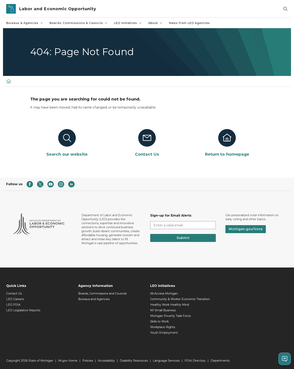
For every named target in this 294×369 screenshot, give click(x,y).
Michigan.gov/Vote (246, 229)
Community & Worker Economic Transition (180, 299)
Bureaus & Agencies (22, 23)
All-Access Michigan (164, 293)
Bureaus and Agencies (94, 299)
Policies (87, 360)
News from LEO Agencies (189, 23)
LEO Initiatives (125, 23)
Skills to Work (159, 321)
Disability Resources (134, 360)
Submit (183, 238)
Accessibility (106, 360)
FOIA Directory (195, 360)
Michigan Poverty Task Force (170, 316)
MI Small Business (163, 310)
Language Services (166, 360)
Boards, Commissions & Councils (76, 23)
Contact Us (14, 293)
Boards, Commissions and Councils (102, 293)
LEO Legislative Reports (23, 310)
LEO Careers (15, 299)
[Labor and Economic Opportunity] (8, 81)
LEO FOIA (13, 304)
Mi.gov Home (67, 360)
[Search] (285, 8)
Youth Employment (164, 332)
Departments (220, 360)
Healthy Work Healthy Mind (169, 304)
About (153, 23)
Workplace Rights (162, 327)
